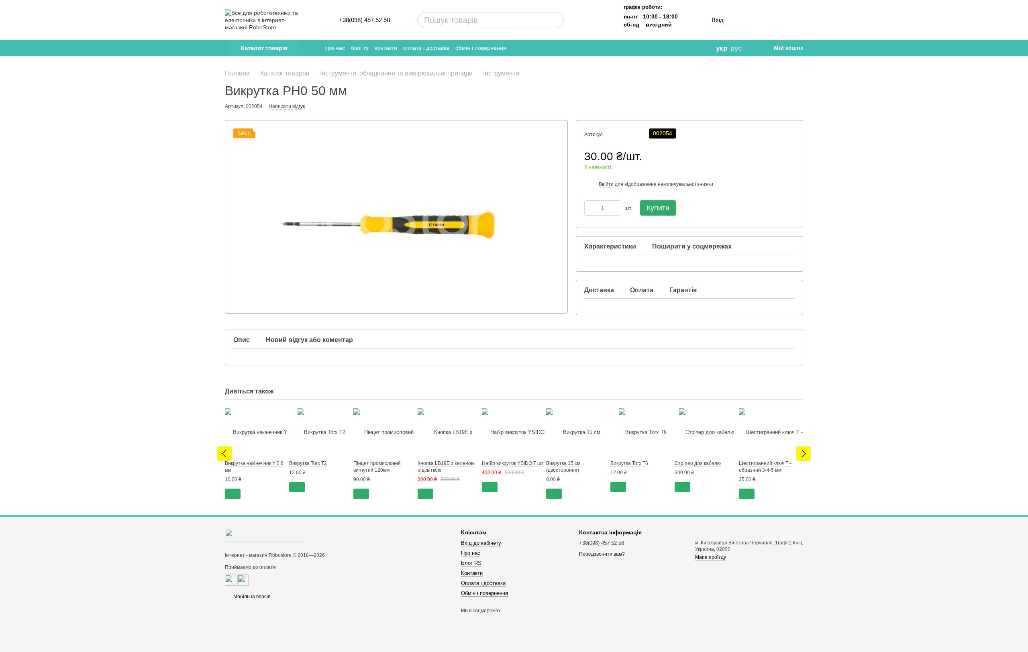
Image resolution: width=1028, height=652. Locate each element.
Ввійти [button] (606, 184)
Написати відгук (287, 106)
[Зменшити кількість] (590, 208)
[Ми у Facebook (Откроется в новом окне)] (657, 48)
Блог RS (360, 48)
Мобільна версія (251, 596)
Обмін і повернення (480, 48)
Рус (736, 48)
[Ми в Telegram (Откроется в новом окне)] (646, 48)
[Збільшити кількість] (615, 208)
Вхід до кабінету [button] (481, 543)
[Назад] (224, 453)
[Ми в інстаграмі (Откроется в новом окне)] (669, 48)
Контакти (386, 48)
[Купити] (233, 494)
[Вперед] (803, 453)
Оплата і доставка (426, 48)
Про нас (334, 48)
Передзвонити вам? (602, 554)
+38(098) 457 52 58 (364, 19)
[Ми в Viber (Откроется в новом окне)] (680, 48)
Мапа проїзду (710, 557)
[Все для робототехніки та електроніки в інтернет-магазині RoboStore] (265, 535)
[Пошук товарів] (527, 20)
